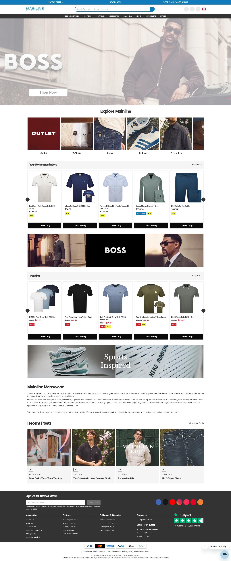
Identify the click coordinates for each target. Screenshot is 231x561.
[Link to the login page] (186, 9)
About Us (29, 523)
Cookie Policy (31, 527)
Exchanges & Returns (107, 527)
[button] (204, 9)
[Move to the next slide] (228, 62)
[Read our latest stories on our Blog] (200, 502)
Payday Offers (56, 2)
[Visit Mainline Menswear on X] (165, 502)
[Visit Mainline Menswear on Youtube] (172, 502)
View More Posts (196, 423)
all (31, 470)
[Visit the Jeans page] (110, 133)
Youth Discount (68, 530)
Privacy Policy (87, 507)
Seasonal (128, 16)
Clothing (87, 16)
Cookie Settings (99, 552)
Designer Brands (72, 16)
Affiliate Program (69, 523)
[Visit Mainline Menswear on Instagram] (179, 502)
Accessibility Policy (33, 537)
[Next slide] (203, 200)
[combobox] (115, 9)
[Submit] (152, 9)
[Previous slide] (28, 200)
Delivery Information (107, 520)
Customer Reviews (107, 530)
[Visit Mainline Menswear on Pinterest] (193, 502)
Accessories (114, 16)
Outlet (163, 16)
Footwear (100, 16)
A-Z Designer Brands (70, 520)
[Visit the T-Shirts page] (77, 133)
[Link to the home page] (35, 9)
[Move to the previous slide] (3, 62)
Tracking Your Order (107, 523)
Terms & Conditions (114, 552)
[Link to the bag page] (192, 9)
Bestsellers (151, 16)
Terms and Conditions (34, 530)
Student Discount (69, 527)
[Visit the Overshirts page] (176, 133)
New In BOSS (116, 2)
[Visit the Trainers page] (143, 133)
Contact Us (30, 520)
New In (138, 16)
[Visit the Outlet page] (44, 133)
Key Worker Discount (70, 534)
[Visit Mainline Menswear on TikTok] (186, 502)
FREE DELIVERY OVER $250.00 (175, 2)
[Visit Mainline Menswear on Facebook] (158, 502)
